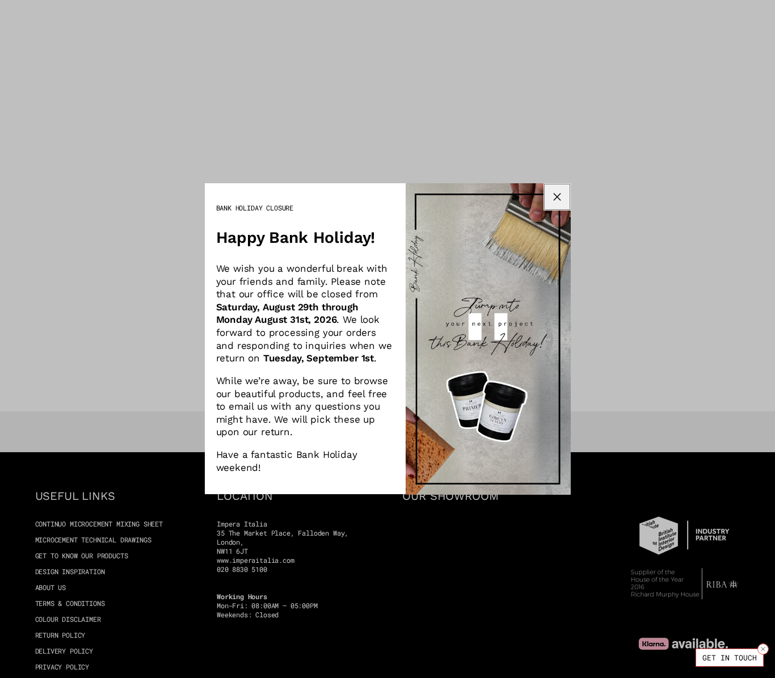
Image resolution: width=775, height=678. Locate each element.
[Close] (763, 649)
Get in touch (729, 657)
